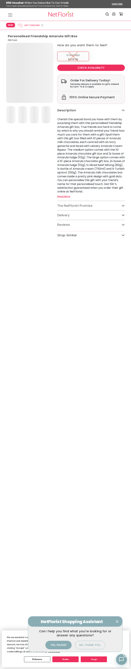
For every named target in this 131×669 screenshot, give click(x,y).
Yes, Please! (58, 645)
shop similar (67, 235)
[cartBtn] (121, 14)
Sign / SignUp (114, 14)
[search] (107, 14)
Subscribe (117, 4)
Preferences (37, 659)
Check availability (91, 68)
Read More (63, 196)
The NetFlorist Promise (74, 206)
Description (66, 110)
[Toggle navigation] (10, 15)
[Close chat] (117, 621)
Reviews (63, 225)
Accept (94, 659)
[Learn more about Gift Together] (30, 25)
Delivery (63, 215)
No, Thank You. (90, 645)
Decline (65, 659)
